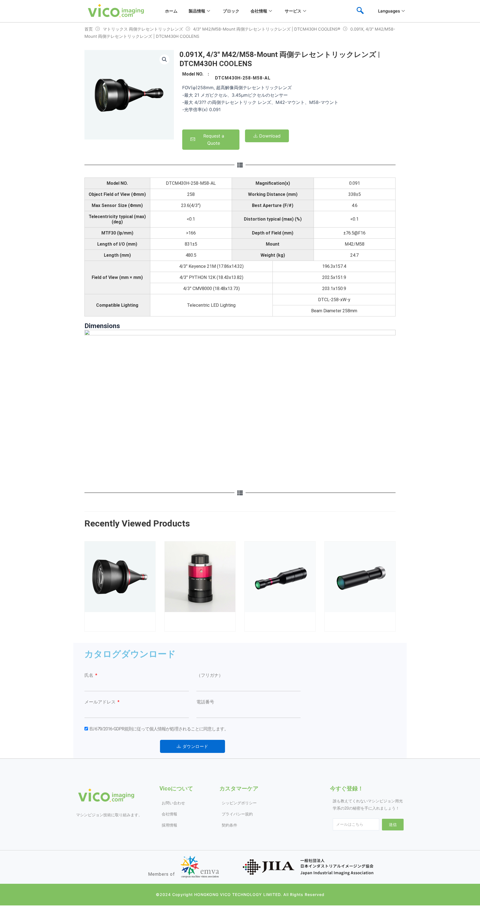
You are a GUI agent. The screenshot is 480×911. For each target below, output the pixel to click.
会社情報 (259, 11)
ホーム (171, 11)
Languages (389, 11)
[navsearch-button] (360, 11)
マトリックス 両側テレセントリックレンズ (143, 29)
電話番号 (205, 702)
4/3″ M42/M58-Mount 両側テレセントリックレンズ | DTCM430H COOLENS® (266, 29)
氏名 (89, 675)
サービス (293, 11)
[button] (164, 59)
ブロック (231, 11)
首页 (88, 29)
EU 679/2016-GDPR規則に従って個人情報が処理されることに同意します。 (158, 729)
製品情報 (197, 11)
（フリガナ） (209, 675)
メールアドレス (100, 702)
